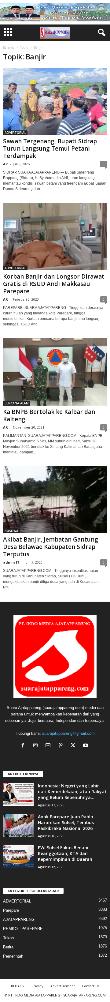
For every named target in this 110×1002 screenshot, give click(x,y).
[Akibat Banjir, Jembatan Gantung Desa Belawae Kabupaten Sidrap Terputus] (55, 500)
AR (5, 164)
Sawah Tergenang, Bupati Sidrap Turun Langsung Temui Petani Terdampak (50, 148)
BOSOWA (11, 531)
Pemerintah (13, 956)
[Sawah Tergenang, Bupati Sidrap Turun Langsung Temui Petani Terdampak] (55, 101)
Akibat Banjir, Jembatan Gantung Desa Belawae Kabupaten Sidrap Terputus (50, 546)
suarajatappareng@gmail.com (68, 733)
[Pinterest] (62, 746)
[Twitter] (74, 746)
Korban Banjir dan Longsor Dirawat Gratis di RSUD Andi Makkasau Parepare (54, 283)
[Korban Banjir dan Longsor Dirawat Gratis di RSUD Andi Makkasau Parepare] (55, 236)
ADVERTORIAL (15, 132)
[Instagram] (37, 746)
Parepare (11, 910)
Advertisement (62, 986)
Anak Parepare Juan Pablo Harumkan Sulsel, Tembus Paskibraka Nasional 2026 (66, 822)
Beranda (9, 47)
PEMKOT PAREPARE (23, 928)
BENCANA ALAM (17, 403)
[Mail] (49, 746)
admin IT (11, 562)
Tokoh (8, 938)
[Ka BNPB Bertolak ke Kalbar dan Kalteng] (55, 372)
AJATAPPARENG (19, 919)
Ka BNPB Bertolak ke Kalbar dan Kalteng (49, 415)
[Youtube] (86, 746)
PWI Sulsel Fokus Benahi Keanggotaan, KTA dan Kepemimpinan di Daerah (65, 853)
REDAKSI (17, 986)
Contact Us (90, 986)
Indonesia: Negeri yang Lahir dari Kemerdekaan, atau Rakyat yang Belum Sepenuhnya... (72, 791)
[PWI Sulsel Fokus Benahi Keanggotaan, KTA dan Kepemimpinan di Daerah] (18, 856)
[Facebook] (24, 746)
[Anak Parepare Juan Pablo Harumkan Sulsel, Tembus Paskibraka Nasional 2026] (18, 825)
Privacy (37, 986)
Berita (8, 947)
